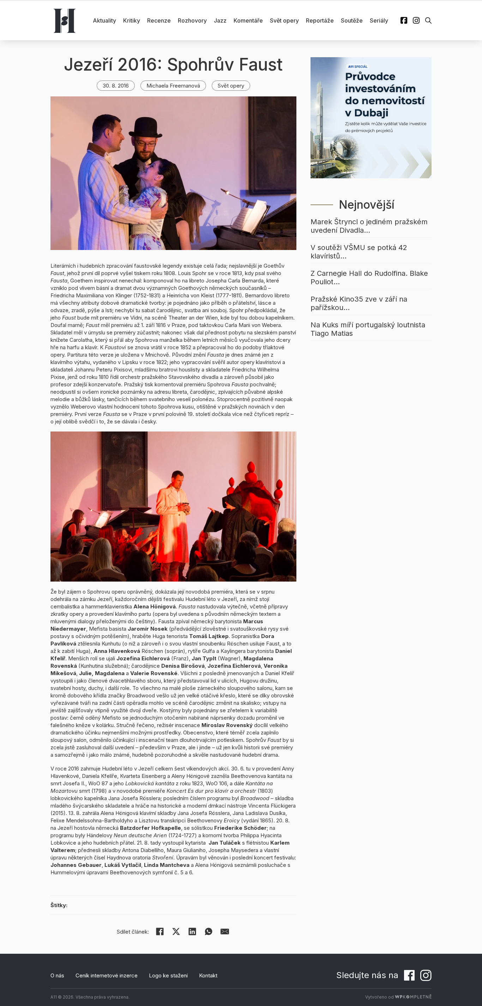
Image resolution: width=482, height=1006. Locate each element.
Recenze (159, 20)
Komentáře (248, 20)
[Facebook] (160, 931)
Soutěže (352, 20)
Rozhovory (192, 20)
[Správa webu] (413, 997)
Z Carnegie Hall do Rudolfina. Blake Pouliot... (369, 277)
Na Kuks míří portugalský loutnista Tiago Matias (368, 329)
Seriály (379, 20)
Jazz (220, 20)
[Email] (224, 931)
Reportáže (320, 20)
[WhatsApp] (208, 931)
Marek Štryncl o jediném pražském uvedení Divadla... (369, 226)
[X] (176, 931)
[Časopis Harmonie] (64, 20)
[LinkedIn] (192, 931)
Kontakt (208, 975)
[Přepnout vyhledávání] (428, 20)
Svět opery (284, 20)
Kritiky (131, 20)
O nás (57, 975)
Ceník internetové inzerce (107, 975)
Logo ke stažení (168, 975)
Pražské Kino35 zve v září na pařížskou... (359, 303)
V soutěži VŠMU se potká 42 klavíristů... (359, 251)
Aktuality (104, 20)
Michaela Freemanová (173, 85)
